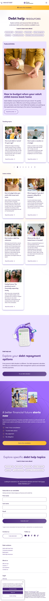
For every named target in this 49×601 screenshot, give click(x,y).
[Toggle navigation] (46, 3)
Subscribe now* (25, 521)
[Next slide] (34, 167)
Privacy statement (25, 591)
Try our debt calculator (24, 374)
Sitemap (5, 578)
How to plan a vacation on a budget (35, 142)
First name (6, 495)
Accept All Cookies (13, 589)
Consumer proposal (8, 550)
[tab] (17, 167)
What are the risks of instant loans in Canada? (35, 239)
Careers (5, 565)
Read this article (9, 159)
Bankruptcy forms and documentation (34, 35)
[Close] (23, 582)
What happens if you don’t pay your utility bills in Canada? (35, 195)
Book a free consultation (24, 443)
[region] (13, 590)
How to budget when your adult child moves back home (23, 95)
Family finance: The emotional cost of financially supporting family (11, 287)
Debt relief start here (8, 548)
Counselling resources (18, 35)
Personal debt (28, 32)
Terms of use (34, 591)
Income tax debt (9, 32)
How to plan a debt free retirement (12, 239)
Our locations (6, 567)
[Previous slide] (14, 167)
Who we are (6, 563)
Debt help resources (8, 554)
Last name (6, 503)
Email (4, 511)
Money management (38, 32)
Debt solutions (19, 32)
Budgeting (8, 35)
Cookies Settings (12, 595)
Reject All (13, 592)
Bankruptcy (5, 552)
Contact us (5, 569)
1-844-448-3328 (13, 536)
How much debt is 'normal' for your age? (13, 142)
